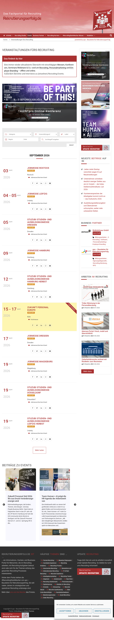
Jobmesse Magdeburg (40, 361)
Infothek (8, 35)
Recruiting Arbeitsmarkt (50, 581)
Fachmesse (34, 319)
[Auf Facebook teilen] (33, 183)
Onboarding (56, 587)
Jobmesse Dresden (38, 335)
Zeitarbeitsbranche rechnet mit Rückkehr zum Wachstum (94, 360)
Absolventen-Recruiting (50, 568)
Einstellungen (102, 611)
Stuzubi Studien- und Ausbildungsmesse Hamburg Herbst (39, 279)
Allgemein (46, 579)
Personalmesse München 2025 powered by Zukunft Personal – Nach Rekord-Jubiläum (53, 500)
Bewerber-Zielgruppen (65, 560)
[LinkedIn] (41, 183)
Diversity (45, 587)
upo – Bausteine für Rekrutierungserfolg (101, 250)
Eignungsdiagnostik (100, 261)
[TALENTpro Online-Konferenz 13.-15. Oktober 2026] (39, 121)
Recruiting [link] (43, 68)
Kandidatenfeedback (62, 592)
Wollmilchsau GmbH (101, 230)
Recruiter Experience (57, 573)
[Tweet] (37, 183)
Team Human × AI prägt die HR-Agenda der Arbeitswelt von (20, 498)
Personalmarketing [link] (57, 68)
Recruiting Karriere (53, 35)
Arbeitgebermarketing (49, 576)
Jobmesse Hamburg (38, 250)
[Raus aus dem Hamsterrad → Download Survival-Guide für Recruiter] (21, 532)
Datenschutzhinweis (85, 616)
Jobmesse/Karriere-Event (39, 177)
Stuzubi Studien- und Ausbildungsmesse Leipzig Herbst (39, 421)
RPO (94, 265)
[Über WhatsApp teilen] (46, 183)
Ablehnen (83, 611)
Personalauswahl (67, 581)
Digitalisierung (47, 584)
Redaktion (90, 35)
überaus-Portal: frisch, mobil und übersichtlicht (95, 332)
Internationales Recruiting (51, 571)
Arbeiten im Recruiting (63, 584)
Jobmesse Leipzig (37, 193)
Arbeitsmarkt (58, 579)
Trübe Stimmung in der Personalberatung (91, 304)
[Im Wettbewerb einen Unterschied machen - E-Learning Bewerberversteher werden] (95, 108)
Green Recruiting (48, 597)
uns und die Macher (17, 592)
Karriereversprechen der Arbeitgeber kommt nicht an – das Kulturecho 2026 (94, 196)
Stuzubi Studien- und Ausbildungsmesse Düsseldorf (39, 390)
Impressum (95, 616)
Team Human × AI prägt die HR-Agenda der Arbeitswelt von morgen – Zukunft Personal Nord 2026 (20, 479)
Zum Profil (96, 233)
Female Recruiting (48, 560)
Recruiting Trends (66, 576)
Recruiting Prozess (56, 565)
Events (29, 35)
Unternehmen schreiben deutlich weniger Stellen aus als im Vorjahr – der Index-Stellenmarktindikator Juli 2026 (95, 184)
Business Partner (38, 35)
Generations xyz (66, 568)
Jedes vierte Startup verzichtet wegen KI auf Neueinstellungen (93, 172)
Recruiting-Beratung (100, 263)
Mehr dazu (87, 371)
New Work (69, 579)
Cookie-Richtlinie (73, 616)
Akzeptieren (65, 611)
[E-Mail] (50, 183)
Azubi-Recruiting (65, 595)
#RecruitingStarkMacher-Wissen (73, 35)
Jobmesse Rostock (38, 168)
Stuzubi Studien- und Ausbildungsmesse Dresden (39, 222)
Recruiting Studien (20, 35)
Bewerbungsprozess (49, 595)
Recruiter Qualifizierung (56, 589)
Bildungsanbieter (101, 237)
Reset (71, 145)
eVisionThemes (29, 611)
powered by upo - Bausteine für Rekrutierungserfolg (92, 40)
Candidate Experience (49, 563)
